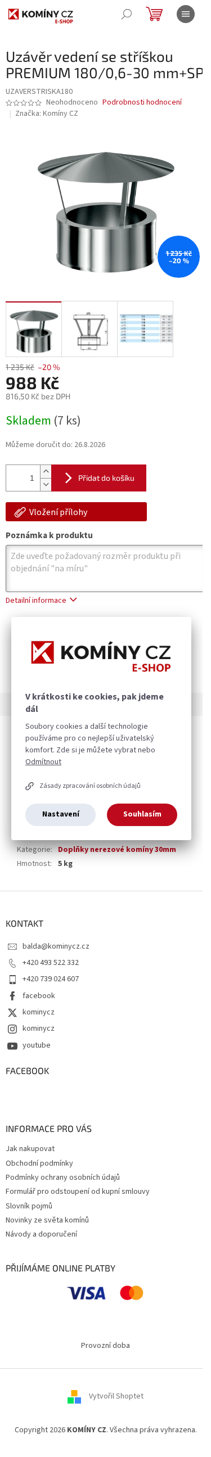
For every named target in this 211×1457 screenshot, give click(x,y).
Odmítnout (43, 762)
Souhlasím (142, 814)
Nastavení (60, 814)
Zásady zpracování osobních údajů (90, 786)
